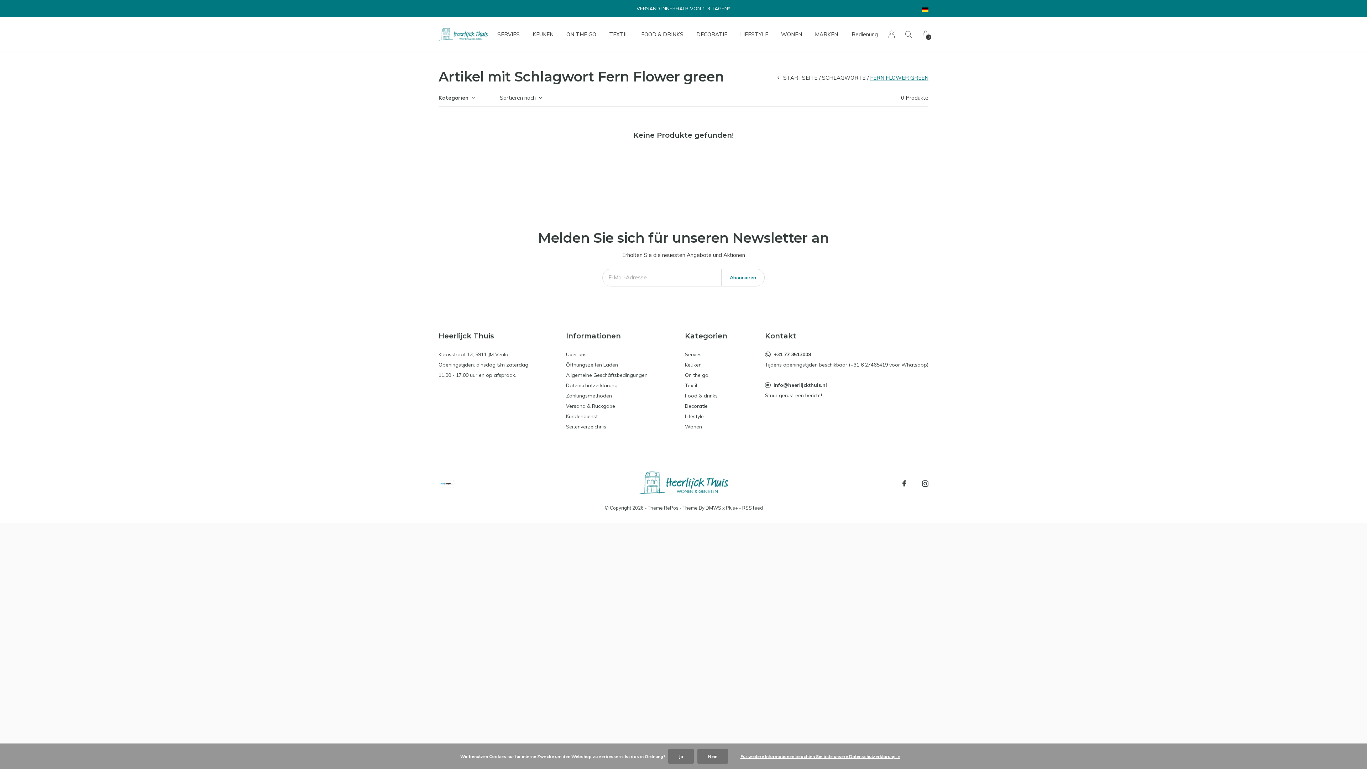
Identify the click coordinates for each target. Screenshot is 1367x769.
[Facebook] (904, 483)
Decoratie (711, 34)
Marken (826, 34)
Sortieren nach (518, 97)
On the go (581, 34)
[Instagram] (925, 483)
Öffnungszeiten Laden (592, 365)
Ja (681, 756)
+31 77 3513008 (792, 354)
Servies (508, 34)
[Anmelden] (892, 34)
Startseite (800, 77)
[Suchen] (908, 34)
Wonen (791, 34)
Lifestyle (754, 34)
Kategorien (453, 97)
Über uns (576, 354)
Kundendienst (582, 416)
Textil (618, 34)
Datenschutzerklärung (592, 385)
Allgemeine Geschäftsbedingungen (607, 375)
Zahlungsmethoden (589, 396)
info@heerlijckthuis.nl (800, 385)
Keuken (543, 34)
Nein (712, 756)
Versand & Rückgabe (590, 406)
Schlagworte (843, 77)
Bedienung (865, 34)
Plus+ (732, 508)
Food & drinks (662, 34)
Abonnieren (743, 277)
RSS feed (752, 508)
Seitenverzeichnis (586, 426)
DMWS (713, 508)
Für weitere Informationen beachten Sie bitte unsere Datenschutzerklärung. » (820, 756)
